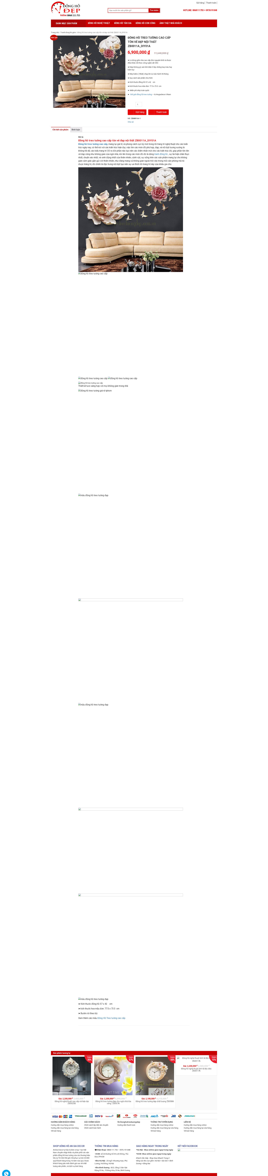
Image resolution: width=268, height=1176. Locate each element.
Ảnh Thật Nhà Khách (171, 23)
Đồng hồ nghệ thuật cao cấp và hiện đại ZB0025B (72, 1102)
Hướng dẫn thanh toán (126, 1125)
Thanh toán (211, 3)
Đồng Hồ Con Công (145, 23)
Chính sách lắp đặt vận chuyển (96, 1125)
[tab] (60, 129)
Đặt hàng (139, 112)
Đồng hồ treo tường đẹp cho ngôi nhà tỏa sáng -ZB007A (113, 1102)
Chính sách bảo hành (92, 1128)
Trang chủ (55, 32)
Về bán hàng (56, 1131)
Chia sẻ (131, 122)
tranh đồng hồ (161, 154)
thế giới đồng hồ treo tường (141, 94)
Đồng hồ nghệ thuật (99, 23)
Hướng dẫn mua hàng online (62, 1125)
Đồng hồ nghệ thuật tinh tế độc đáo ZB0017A (196, 1070)
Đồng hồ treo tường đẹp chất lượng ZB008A (155, 1101)
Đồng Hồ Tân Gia (122, 23)
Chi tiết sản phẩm (60, 130)
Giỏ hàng (200, 3)
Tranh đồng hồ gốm (68, 32)
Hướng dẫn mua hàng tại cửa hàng (65, 1128)
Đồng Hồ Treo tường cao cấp (111, 1018)
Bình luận (76, 130)
